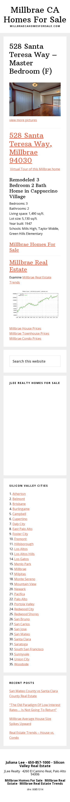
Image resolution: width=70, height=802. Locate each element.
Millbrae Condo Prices (25, 338)
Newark (20, 589)
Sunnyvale (21, 654)
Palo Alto (20, 599)
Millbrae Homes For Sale (32, 247)
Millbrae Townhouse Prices (29, 333)
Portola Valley (24, 604)
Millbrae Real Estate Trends (41, 783)
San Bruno (22, 619)
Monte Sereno (24, 579)
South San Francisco (29, 649)
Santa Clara (22, 639)
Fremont (20, 539)
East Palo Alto (22, 529)
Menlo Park (22, 564)
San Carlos (22, 624)
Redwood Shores (26, 614)
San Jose (20, 629)
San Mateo (22, 634)
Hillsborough (23, 544)
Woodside (21, 664)
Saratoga (21, 644)
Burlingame (21, 509)
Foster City (20, 534)
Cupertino (19, 519)
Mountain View (25, 584)
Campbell (19, 514)
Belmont (18, 499)
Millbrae (20, 569)
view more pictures (23, 120)
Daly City (18, 524)
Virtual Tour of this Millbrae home (35, 169)
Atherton (19, 494)
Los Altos (21, 549)
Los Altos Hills (24, 554)
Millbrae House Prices (25, 328)
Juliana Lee (15, 762)
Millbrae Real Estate (28, 266)
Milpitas (20, 574)
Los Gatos (21, 559)
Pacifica (19, 594)
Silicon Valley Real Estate (41, 764)
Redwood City (24, 609)
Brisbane (19, 504)
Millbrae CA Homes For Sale (35, 14)
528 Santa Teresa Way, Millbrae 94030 (30, 148)
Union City (21, 659)
